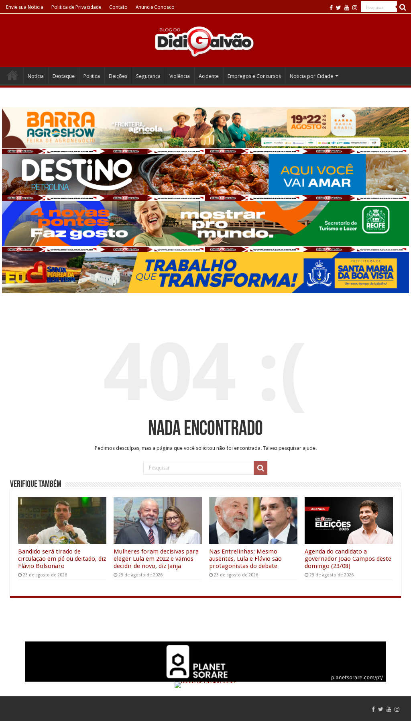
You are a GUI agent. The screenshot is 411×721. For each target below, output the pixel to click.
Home (12, 75)
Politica (91, 76)
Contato (118, 7)
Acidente (209, 76)
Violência (179, 76)
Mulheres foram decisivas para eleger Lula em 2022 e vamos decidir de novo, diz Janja (156, 559)
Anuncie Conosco (155, 7)
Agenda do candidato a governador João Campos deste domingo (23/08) (348, 559)
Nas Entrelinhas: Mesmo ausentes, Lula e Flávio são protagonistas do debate (245, 559)
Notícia (36, 76)
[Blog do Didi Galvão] (205, 41)
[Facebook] (331, 7)
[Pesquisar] (403, 7)
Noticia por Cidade (311, 76)
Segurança (148, 76)
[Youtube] (347, 7)
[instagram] (355, 7)
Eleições (118, 76)
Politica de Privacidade (76, 7)
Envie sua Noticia (24, 7)
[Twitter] (338, 7)
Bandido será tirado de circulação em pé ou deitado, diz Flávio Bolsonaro (62, 559)
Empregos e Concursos (254, 76)
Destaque (64, 76)
